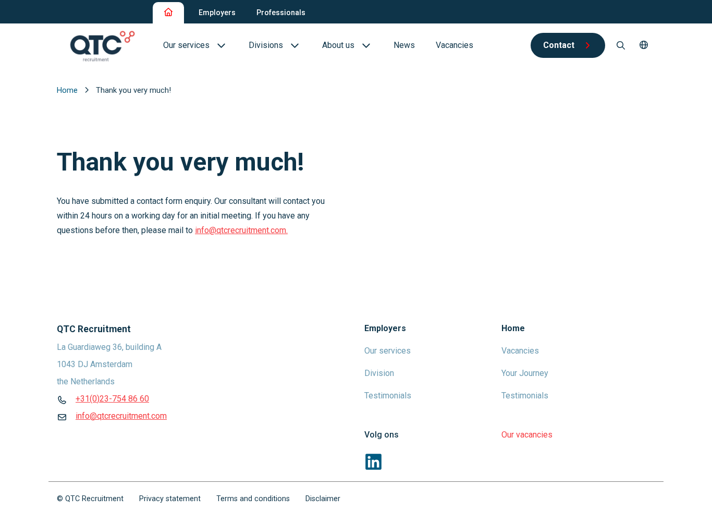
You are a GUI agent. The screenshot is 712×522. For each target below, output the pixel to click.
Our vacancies (527, 435)
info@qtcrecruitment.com (121, 416)
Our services (387, 351)
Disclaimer (322, 498)
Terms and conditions (253, 498)
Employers (217, 12)
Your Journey (524, 373)
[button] (643, 45)
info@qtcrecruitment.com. (241, 230)
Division (379, 373)
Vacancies (520, 351)
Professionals (280, 12)
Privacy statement (170, 498)
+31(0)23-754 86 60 (112, 399)
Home (68, 90)
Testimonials (387, 395)
